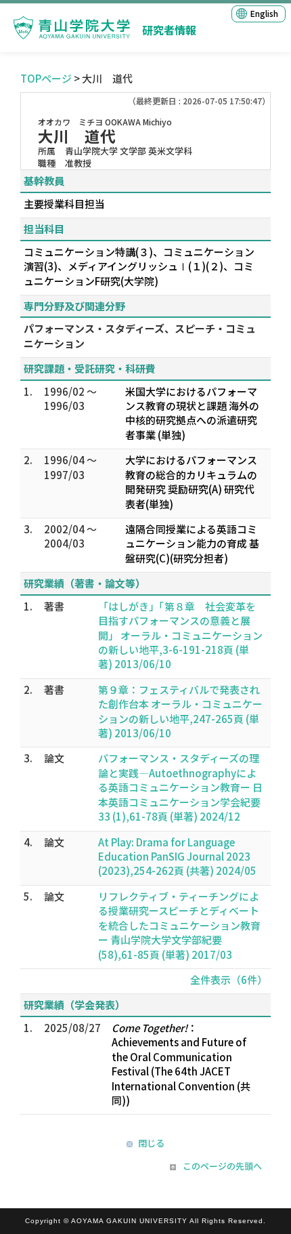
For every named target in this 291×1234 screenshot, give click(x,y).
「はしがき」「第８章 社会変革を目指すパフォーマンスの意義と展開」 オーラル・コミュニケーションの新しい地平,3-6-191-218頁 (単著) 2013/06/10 (180, 635)
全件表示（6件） (228, 979)
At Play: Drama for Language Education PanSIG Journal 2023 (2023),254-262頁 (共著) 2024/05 (177, 856)
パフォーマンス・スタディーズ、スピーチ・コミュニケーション (140, 335)
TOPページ (46, 78)
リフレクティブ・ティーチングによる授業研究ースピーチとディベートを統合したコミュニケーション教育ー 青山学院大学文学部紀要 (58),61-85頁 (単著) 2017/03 (179, 925)
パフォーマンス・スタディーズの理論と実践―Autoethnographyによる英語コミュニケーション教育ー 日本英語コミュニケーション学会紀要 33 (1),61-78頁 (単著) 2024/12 (180, 787)
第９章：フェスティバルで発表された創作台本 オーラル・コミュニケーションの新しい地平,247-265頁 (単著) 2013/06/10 (180, 711)
